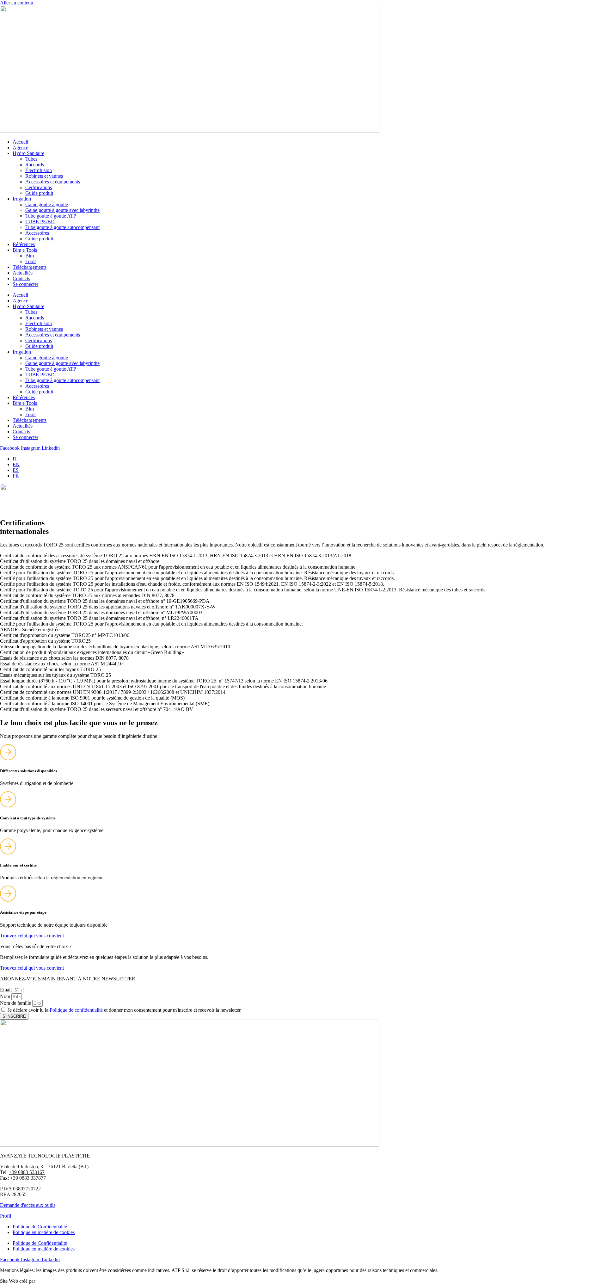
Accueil (20, 142)
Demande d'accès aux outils (27, 1205)
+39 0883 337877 (28, 1178)
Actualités (23, 272)
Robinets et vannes (44, 176)
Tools (30, 261)
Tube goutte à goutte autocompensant (62, 227)
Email (6, 989)
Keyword (45, 1281)
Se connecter (25, 284)
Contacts (21, 278)
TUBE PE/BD (40, 221)
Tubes (31, 159)
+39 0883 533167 (27, 1172)
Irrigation (22, 198)
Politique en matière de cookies (44, 1232)
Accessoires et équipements (52, 181)
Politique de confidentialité (76, 1010)
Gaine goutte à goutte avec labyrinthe (62, 210)
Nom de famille (16, 1003)
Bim (29, 255)
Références (24, 244)
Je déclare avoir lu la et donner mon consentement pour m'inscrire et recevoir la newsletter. (125, 1010)
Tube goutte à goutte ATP (50, 216)
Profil (5, 1216)
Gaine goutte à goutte (46, 204)
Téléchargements (29, 267)
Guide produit (39, 193)
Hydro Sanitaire (28, 153)
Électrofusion (38, 170)
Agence (20, 147)
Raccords (34, 164)
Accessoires (37, 233)
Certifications (38, 187)
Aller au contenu (16, 2)
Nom (5, 996)
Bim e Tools (25, 250)
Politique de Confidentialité (40, 1226)
